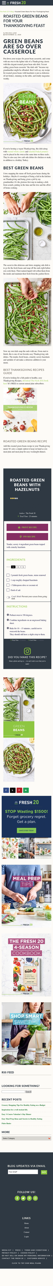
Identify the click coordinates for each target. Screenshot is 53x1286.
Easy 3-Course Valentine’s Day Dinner (16, 1114)
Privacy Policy (9, 1253)
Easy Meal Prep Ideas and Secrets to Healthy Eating (22, 1118)
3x (23, 567)
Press (18, 1250)
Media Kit (6, 1250)
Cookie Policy (28, 1253)
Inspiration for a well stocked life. (15, 1109)
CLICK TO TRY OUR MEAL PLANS (26, 1263)
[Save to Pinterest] (19, 790)
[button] (4, 3)
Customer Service (36, 1258)
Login (26, 1236)
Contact (26, 1232)
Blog (12, 11)
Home (26, 1223)
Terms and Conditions (36, 1250)
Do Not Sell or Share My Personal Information (26, 1255)
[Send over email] (26, 790)
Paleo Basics (6, 1123)
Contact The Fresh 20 (12, 1258)
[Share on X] (13, 790)
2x (18, 567)
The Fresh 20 (4, 11)
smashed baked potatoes (38, 151)
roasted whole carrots (16, 151)
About (26, 1227)
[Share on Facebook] (6, 790)
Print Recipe (29, 527)
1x (13, 567)
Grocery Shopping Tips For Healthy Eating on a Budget (23, 1105)
